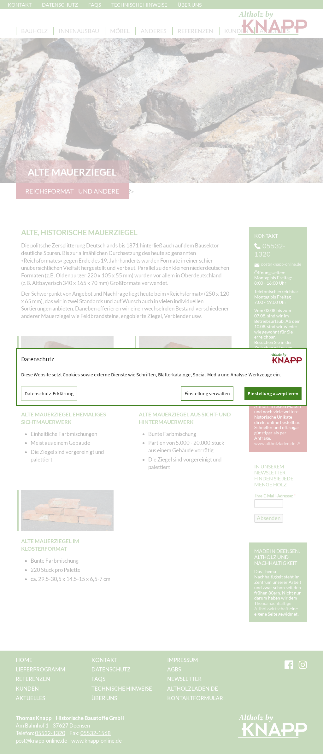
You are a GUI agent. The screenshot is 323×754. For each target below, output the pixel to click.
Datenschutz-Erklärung (49, 393)
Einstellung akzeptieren (273, 393)
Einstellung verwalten (207, 393)
